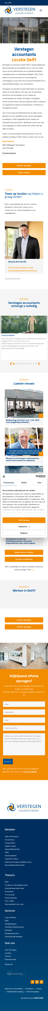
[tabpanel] (24, 337)
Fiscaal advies (10, 843)
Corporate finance (11, 858)
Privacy (39, 988)
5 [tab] (23, 363)
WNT (7, 882)
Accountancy (10, 839)
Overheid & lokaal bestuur (14, 927)
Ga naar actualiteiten (24, 559)
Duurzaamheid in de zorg (14, 904)
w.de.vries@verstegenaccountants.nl (22, 270)
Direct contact (24, 172)
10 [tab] (36, 363)
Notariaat (8, 930)
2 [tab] (16, 363)
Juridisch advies (10, 846)
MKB (6, 920)
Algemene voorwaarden (14, 988)
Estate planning (11, 897)
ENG (9, 2)
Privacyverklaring (30, 771)
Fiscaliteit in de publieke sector (16, 885)
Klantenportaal (10, 959)
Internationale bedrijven (13, 936)
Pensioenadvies (11, 855)
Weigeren (24, 533)
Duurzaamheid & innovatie (15, 865)
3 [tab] (19, 363)
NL (6, 2)
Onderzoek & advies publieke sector (18, 862)
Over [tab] (39, 483)
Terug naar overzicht (12, 278)
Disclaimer (29, 988)
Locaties (8, 953)
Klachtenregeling (32, 991)
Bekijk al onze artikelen (24, 552)
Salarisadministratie (12, 849)
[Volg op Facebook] (32, 982)
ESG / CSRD (9, 901)
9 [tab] (33, 363)
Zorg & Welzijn (10, 917)
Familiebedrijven (11, 923)
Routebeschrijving (9, 153)
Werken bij (8, 964)
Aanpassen (22, 526)
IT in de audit (10, 894)
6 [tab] (26, 363)
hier (32, 569)
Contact (8, 956)
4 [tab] (21, 363)
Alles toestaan (24, 520)
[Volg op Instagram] (37, 982)
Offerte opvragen (24, 165)
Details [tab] (24, 483)
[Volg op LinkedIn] (41, 982)
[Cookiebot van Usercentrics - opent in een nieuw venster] (35, 476)
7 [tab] (28, 363)
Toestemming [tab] (8, 483)
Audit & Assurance (12, 836)
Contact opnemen (24, 620)
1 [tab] (14, 363)
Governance (9, 891)
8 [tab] (31, 363)
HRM (7, 852)
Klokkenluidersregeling (15, 991)
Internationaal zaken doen (14, 888)
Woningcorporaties (12, 933)
